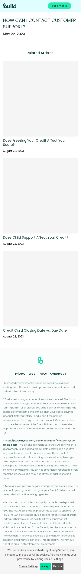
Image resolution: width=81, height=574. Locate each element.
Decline (57, 566)
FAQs (43, 374)
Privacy (20, 374)
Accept (45, 566)
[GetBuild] (9, 6)
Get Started (59, 6)
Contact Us (58, 374)
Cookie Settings (28, 566)
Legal (32, 374)
